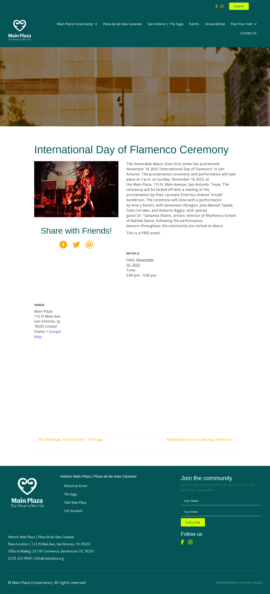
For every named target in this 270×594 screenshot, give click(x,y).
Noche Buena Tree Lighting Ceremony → (201, 439)
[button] (193, 522)
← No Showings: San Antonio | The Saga (68, 439)
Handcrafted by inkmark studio (239, 582)
